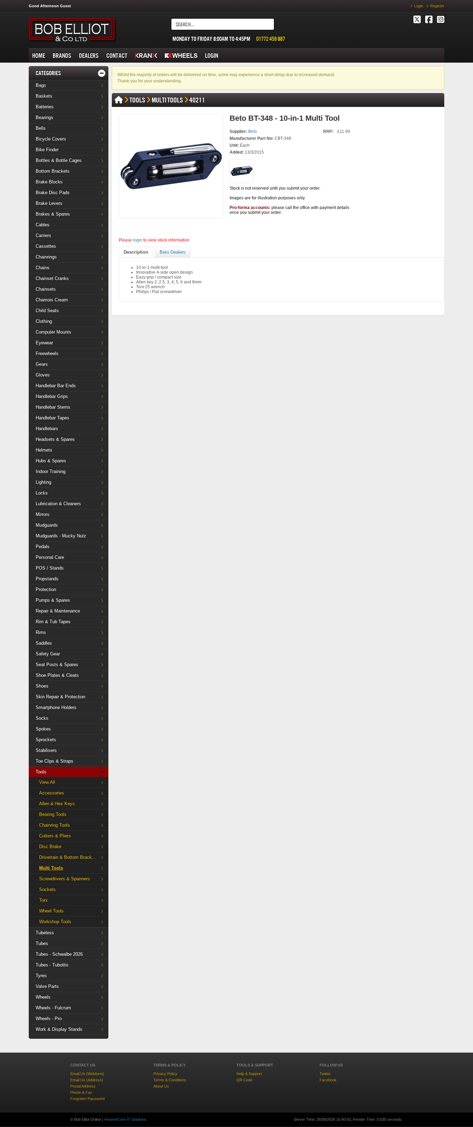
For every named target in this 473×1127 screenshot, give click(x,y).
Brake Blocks (49, 181)
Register (437, 6)
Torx (43, 900)
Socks (42, 718)
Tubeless (45, 932)
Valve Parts (47, 986)
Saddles (44, 643)
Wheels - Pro (49, 1018)
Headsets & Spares (55, 439)
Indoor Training (50, 471)
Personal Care (50, 557)
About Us (161, 1086)
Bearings (44, 117)
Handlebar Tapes (52, 417)
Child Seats (47, 310)
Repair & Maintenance (58, 611)
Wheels (43, 997)
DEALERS (89, 55)
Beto (252, 131)
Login (418, 6)
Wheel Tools (51, 911)
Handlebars (47, 428)
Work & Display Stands (59, 1029)
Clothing (44, 321)
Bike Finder (47, 149)
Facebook (328, 1080)
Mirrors (43, 514)
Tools (41, 771)
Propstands (47, 578)
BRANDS (62, 55)
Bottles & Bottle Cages (59, 160)
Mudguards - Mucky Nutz (61, 535)
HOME (38, 55)
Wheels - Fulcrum (53, 1007)
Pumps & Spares (53, 600)
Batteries (45, 106)
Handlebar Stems (53, 407)
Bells (41, 128)
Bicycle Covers (51, 139)
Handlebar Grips (52, 396)
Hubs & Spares (51, 460)
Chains (43, 267)
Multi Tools (51, 868)
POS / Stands (50, 568)
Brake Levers (49, 203)
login (137, 240)
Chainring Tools (54, 825)
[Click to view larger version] (171, 166)
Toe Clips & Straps (54, 761)
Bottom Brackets (53, 171)
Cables (43, 224)
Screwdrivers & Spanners (64, 878)
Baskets (44, 96)
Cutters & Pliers (55, 835)
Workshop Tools (55, 921)
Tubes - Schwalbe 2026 (59, 954)
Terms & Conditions (169, 1080)
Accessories (51, 793)
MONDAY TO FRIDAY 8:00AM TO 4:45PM (211, 39)
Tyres (41, 975)
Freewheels (47, 353)
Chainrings (46, 257)
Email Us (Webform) (87, 1074)
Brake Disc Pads (53, 192)
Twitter (325, 1074)
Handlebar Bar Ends (56, 385)
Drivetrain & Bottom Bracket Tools (72, 857)
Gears (42, 364)
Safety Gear (48, 653)
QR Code (244, 1080)
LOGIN (211, 55)
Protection (46, 589)
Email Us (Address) (86, 1080)
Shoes (42, 686)
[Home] (119, 100)
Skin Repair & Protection (60, 696)
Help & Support (249, 1074)
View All (47, 782)
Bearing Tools (52, 814)
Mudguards (47, 525)
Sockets (47, 889)
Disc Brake (50, 846)
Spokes (43, 728)
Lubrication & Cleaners (58, 503)
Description (136, 252)
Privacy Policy (165, 1074)
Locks (42, 493)
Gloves (43, 375)
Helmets (44, 450)
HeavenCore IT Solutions (125, 1119)
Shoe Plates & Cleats (57, 675)
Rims (41, 632)
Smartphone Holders (56, 707)
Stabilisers (46, 750)
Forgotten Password (87, 1099)
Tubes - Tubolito (52, 964)
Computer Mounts (53, 332)
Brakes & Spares (53, 214)
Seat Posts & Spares (57, 664)
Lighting (43, 482)
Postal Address (83, 1086)
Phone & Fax (81, 1092)
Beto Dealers (173, 252)
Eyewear (44, 342)
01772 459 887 (270, 39)
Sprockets (46, 739)
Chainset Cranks (52, 278)
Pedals (43, 546)
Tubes (42, 943)
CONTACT (116, 55)
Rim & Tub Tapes (53, 621)
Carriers (43, 235)
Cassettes (46, 246)
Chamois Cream (52, 299)
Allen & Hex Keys (57, 803)
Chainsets (46, 289)
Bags (41, 85)
